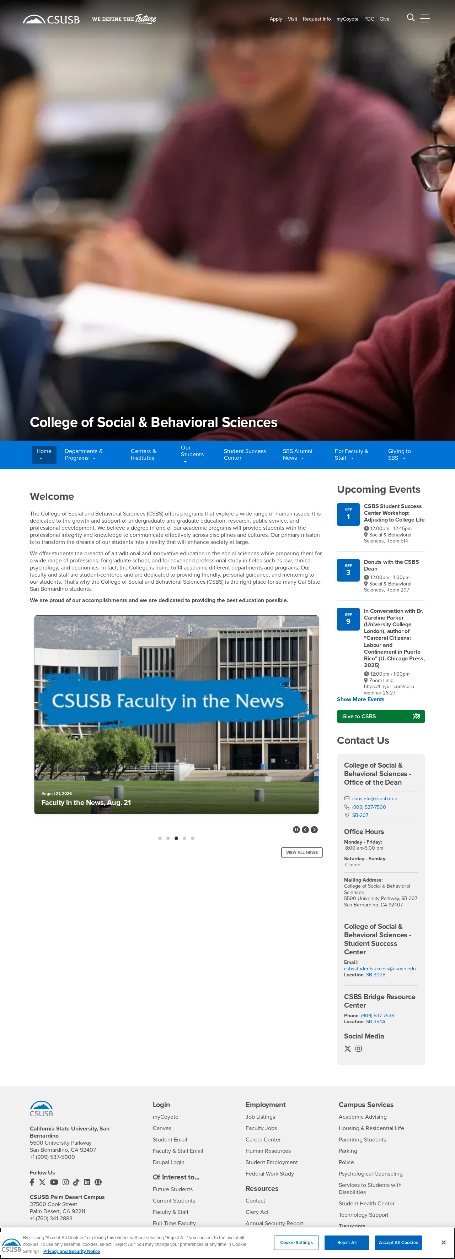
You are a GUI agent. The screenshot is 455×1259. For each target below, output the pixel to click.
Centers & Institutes (143, 455)
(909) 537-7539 (377, 1016)
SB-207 (360, 815)
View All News (302, 852)
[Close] (443, 1242)
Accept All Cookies (398, 1242)
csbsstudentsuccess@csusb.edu (380, 969)
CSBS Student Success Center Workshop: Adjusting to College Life (394, 513)
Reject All (347, 1242)
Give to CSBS (359, 716)
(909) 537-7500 (369, 807)
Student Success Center (245, 455)
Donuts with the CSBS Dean (391, 565)
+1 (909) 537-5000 (52, 1157)
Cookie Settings (296, 1242)
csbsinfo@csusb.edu (374, 799)
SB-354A (375, 1022)
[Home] (51, 19)
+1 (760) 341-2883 (51, 1218)
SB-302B (376, 975)
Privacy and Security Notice (71, 1251)
